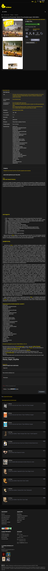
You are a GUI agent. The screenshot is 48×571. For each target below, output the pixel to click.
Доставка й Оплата (6, 517)
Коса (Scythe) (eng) (16, 99)
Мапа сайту (19, 520)
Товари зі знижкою (21, 517)
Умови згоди (4, 520)
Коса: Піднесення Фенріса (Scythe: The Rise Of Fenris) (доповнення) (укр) (27, 106)
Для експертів (20, 94)
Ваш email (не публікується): (8, 372)
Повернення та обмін (6, 522)
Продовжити (41, 391)
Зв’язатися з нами (21, 519)
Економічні (36, 94)
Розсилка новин (5, 538)
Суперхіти (34, 95)
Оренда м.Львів (20, 95)
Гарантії (18, 522)
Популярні (10, 396)
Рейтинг (5, 389)
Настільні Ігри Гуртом (6, 515)
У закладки (36, 43)
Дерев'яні (6, 396)
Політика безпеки (5, 519)
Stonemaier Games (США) (18, 110)
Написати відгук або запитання (38, 19)
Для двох (15, 94)
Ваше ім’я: (5, 367)
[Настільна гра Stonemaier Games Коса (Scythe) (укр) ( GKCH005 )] (13, 29)
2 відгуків (29, 19)
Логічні (40, 94)
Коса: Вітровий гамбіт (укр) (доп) (19, 102)
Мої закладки (4, 537)
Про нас (3, 514)
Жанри (11, 14)
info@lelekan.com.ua (23, 542)
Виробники (19, 514)
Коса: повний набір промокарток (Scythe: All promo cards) (24, 107)
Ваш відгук (5, 377)
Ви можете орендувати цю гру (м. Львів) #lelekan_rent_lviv (15, 343)
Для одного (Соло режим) (28, 94)
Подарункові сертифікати (22, 515)
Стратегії (16, 14)
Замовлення (4, 523)
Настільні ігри (6, 14)
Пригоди (26, 95)
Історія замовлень (5, 535)
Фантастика (18, 96)
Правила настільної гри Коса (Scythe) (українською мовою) (17, 170)
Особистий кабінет (5, 534)
